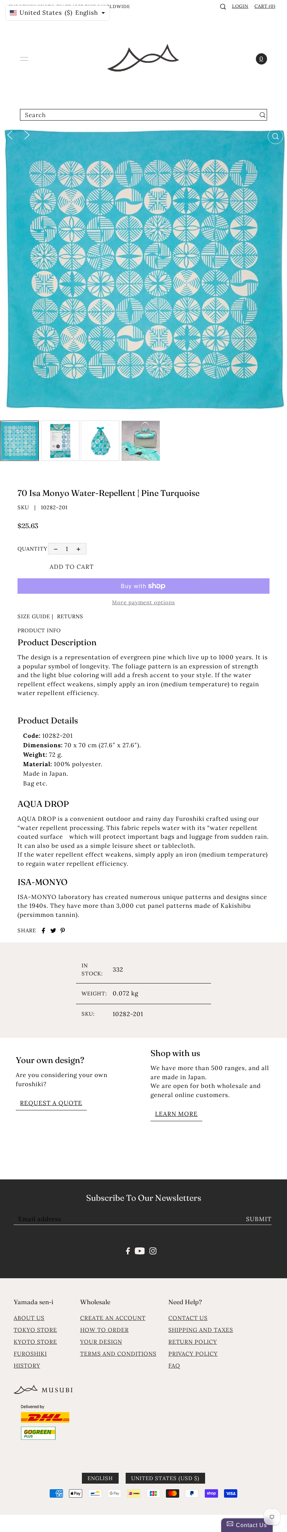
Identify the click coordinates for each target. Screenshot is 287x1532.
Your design (101, 1341)
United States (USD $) (165, 1478)
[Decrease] (55, 548)
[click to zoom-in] (275, 136)
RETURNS (70, 616)
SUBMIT (259, 1219)
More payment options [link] (143, 602)
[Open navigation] (24, 58)
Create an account (113, 1317)
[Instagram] (152, 1250)
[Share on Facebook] (43, 930)
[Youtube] (140, 1250)
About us (29, 1317)
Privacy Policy (193, 1353)
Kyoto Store (35, 1341)
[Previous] (10, 134)
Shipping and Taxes (200, 1329)
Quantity (33, 548)
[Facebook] (128, 1250)
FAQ (174, 1365)
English (100, 1478)
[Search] (223, 6)
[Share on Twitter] (53, 930)
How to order (104, 1329)
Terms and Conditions (118, 1353)
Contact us (188, 1317)
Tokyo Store (35, 1329)
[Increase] (78, 548)
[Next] (27, 134)
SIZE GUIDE (34, 616)
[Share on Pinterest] (62, 930)
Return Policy (192, 1341)
